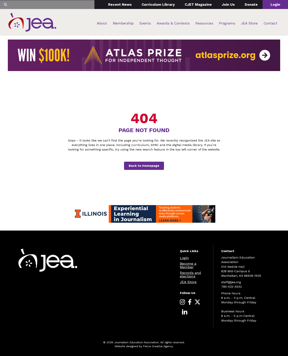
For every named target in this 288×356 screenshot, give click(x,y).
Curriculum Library (158, 4)
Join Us (228, 4)
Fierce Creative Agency (158, 346)
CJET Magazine (198, 4)
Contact (270, 23)
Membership (123, 23)
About (102, 23)
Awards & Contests (173, 23)
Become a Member (188, 265)
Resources (204, 23)
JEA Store (249, 23)
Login (275, 4)
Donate (251, 4)
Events (145, 23)
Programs (227, 23)
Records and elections (190, 274)
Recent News (120, 4)
